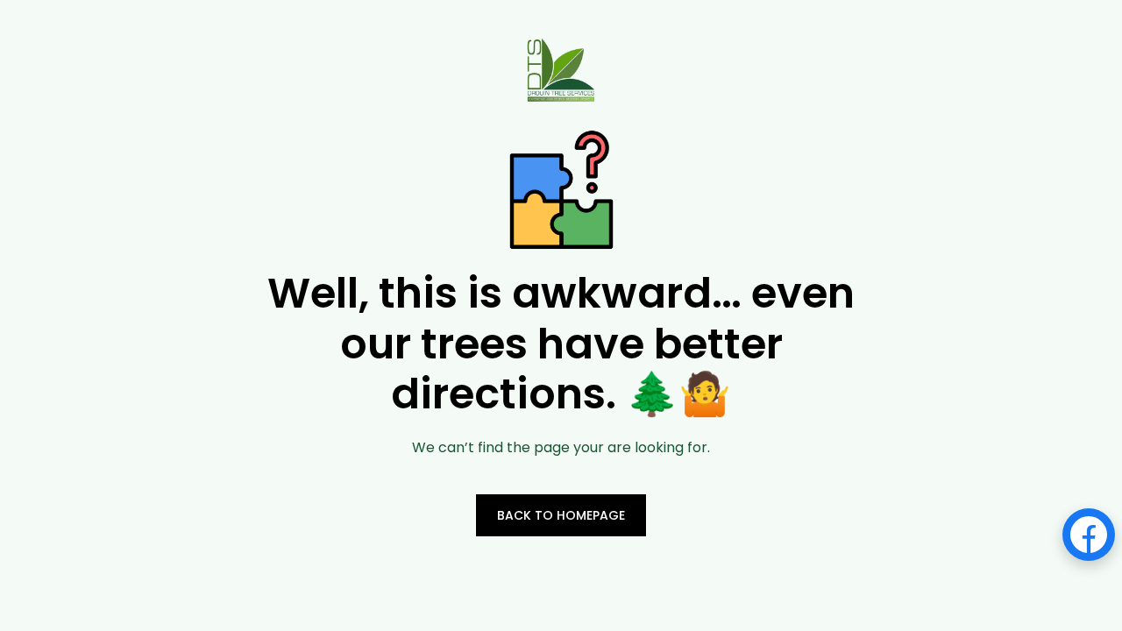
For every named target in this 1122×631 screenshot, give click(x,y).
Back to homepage (561, 515)
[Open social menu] (1088, 534)
